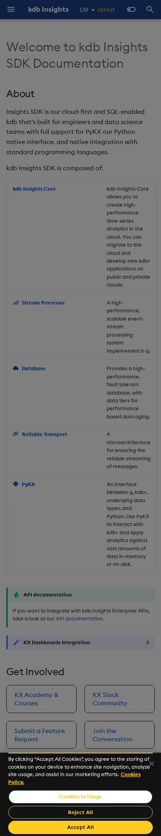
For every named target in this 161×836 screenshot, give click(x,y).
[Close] (151, 763)
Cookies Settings (80, 796)
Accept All (80, 827)
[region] (80, 794)
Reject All (80, 812)
